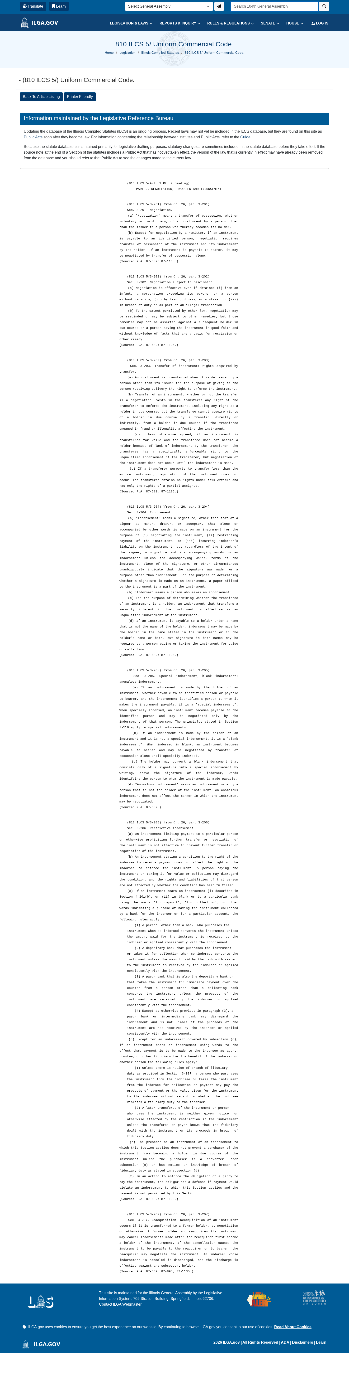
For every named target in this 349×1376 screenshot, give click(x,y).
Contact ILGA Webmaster (120, 1304)
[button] (127, 23)
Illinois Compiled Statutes (160, 52)
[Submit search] (324, 6)
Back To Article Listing (41, 97)
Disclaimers (302, 1342)
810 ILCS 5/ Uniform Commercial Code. (214, 52)
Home (109, 52)
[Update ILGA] (219, 6)
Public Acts (33, 137)
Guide (245, 137)
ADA (285, 1342)
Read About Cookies (292, 1327)
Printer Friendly (80, 97)
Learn (321, 1342)
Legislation (127, 52)
